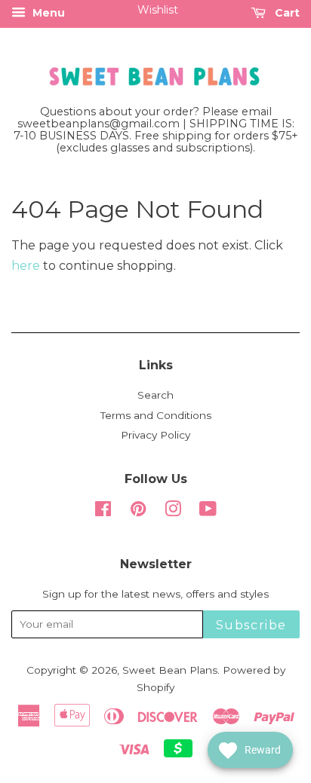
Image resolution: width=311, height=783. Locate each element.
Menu (47, 13)
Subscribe (251, 625)
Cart (286, 13)
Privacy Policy (155, 435)
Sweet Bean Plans (169, 670)
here (25, 265)
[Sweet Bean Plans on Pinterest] (138, 512)
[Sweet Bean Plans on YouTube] (208, 512)
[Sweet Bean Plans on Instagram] (173, 512)
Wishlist (157, 10)
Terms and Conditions (155, 415)
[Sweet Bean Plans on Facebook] (103, 512)
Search (155, 395)
